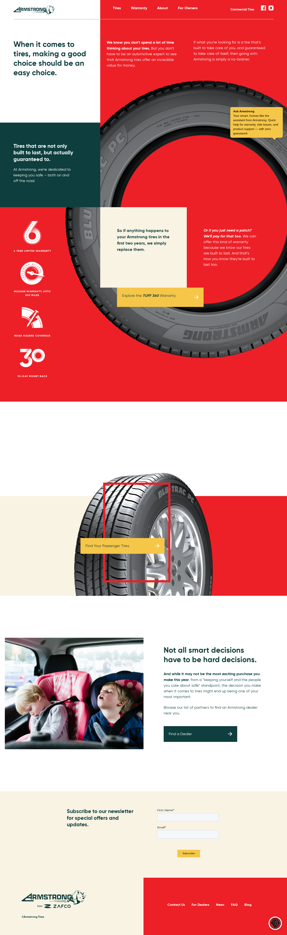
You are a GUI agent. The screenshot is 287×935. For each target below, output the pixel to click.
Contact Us (176, 904)
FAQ (234, 904)
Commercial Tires (242, 9)
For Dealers (200, 904)
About (162, 7)
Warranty (139, 7)
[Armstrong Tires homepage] (56, 9)
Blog (247, 904)
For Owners (187, 7)
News (220, 904)
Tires (117, 7)
